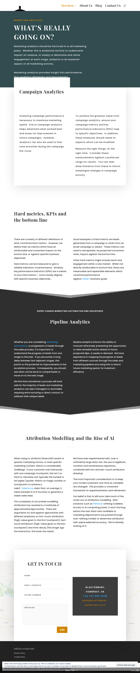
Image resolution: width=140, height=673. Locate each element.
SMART (86, 278)
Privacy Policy (19, 653)
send (62, 630)
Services (67, 6)
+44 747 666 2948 (95, 596)
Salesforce (27, 488)
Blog (98, 6)
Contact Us (113, 6)
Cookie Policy (19, 657)
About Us (85, 6)
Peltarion (98, 503)
